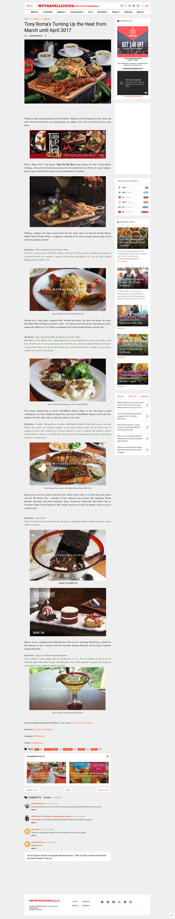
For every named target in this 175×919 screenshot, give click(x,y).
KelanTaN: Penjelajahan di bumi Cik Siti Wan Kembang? (132, 282)
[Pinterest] (113, 902)
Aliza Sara (35, 829)
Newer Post (32, 790)
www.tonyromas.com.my (82, 722)
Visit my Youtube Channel (132, 96)
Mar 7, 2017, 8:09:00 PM (50, 842)
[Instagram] (126, 6)
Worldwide (102, 12)
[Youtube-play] (133, 6)
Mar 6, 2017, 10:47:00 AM (50, 803)
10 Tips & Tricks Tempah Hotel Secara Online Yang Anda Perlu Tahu (132, 319)
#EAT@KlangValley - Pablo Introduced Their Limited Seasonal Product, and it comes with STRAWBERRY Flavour (46, 776)
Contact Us (86, 901)
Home (35, 12)
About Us (140, 12)
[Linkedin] (122, 6)
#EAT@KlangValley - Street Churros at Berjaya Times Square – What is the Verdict (88, 776)
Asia (90, 12)
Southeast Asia (76, 12)
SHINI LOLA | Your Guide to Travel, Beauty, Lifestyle (51, 816)
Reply (33, 810)
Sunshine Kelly (37, 804)
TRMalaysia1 (37, 742)
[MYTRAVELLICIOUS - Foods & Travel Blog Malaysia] (68, 6)
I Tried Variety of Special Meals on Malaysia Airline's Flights (132, 378)
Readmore (124, 261)
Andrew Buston (37, 842)
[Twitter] (129, 6)
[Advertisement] (132, 138)
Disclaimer (86, 905)
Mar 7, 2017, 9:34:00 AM (78, 816)
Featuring (128, 12)
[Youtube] (131, 902)
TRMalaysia (39, 736)
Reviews (115, 12)
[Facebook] (138, 6)
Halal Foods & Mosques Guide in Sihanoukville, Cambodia (132, 349)
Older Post (103, 790)
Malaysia (61, 12)
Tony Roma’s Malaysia (43, 729)
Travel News (48, 12)
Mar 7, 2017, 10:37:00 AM (47, 829)
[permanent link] (46, 36)
